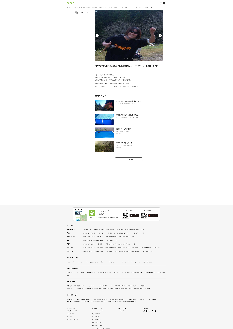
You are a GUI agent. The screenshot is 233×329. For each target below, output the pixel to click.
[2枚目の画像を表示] (127, 59)
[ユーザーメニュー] (162, 3)
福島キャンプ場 (140, 229)
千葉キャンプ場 (114, 233)
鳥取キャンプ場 (104, 247)
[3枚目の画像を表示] (130, 59)
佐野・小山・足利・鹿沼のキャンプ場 (113, 7)
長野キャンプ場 (95, 236)
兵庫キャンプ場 (95, 244)
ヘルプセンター (121, 311)
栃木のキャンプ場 (97, 7)
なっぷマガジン (96, 316)
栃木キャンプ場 (131, 233)
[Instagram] (144, 311)
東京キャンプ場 (86, 233)
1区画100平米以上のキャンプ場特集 (123, 286)
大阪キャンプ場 (86, 244)
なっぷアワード (96, 319)
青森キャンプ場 (96, 229)
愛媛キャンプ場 (147, 247)
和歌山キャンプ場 (130, 244)
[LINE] (147, 311)
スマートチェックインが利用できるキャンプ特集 (79, 288)
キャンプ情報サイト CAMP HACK (75, 299)
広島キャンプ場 (95, 247)
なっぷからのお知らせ (72, 319)
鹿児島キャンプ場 (139, 251)
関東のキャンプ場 (87, 7)
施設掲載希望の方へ (97, 325)
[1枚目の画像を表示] (125, 59)
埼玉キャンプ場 (105, 233)
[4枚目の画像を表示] (132, 59)
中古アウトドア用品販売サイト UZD (76, 301)
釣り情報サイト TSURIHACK (109, 299)
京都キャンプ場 (104, 244)
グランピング (149, 262)
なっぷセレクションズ (97, 311)
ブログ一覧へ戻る (128, 159)
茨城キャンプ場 (122, 233)
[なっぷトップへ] (71, 3)
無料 (101, 272)
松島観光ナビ (111, 301)
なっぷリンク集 (71, 316)
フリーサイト (111, 262)
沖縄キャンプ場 (149, 251)
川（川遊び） (82, 272)
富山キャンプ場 (112, 236)
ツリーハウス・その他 (139, 262)
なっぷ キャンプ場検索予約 (73, 7)
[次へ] (160, 35)
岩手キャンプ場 (105, 229)
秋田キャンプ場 (122, 229)
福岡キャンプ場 (86, 251)
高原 (97, 272)
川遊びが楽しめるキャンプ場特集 (142, 288)
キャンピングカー (126, 272)
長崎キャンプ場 (104, 251)
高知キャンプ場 (156, 247)
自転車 (163, 272)
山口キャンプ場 (121, 247)
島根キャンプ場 (112, 247)
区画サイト (104, 262)
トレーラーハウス (119, 262)
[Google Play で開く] (153, 215)
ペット (72, 275)
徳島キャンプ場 (139, 247)
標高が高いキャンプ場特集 (126, 288)
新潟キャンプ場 (104, 236)
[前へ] (97, 35)
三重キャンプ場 (112, 240)
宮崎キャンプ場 (130, 251)
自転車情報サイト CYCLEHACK (127, 299)
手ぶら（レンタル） (108, 272)
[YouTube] (155, 311)
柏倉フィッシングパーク (131, 7)
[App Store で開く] (134, 215)
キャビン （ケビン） (95, 262)
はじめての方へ (71, 313)
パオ (132, 262)
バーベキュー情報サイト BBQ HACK (146, 299)
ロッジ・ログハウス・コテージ (74, 262)
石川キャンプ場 (121, 236)
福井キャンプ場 (130, 236)
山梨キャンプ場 (86, 236)
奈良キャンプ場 (121, 244)
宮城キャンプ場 (114, 229)
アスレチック (157, 272)
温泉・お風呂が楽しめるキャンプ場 (75, 286)
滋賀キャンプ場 (112, 244)
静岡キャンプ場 (95, 240)
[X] (150, 311)
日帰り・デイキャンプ (72, 272)
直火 (68, 275)
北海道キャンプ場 (87, 229)
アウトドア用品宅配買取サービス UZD (96, 301)
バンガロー (86, 262)
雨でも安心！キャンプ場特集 (99, 288)
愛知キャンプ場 (104, 240)
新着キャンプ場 (109, 286)
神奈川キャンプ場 (95, 233)
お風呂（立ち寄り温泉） (137, 272)
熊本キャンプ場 (112, 251)
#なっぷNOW (95, 313)
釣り (115, 272)
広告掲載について (96, 322)
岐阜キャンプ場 (86, 240)
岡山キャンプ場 (86, 247)
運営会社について (71, 311)
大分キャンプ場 (121, 251)
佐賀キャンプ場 (95, 251)
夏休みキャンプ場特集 (112, 288)
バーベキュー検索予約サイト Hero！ (126, 301)
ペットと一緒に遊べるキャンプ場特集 (95, 286)
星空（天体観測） (149, 272)
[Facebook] (152, 311)
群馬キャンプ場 (140, 233)
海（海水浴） (90, 272)
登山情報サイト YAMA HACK (93, 299)
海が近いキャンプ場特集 (139, 286)
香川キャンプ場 (130, 247)
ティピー (127, 262)
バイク (119, 272)
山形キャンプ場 (131, 229)
